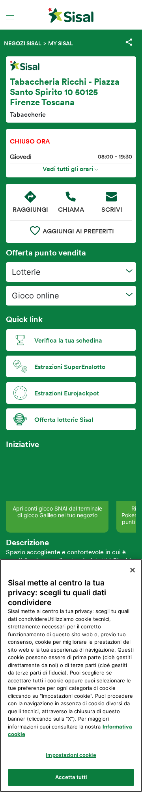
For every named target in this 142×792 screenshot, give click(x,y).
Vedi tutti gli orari (68, 169)
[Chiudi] (132, 570)
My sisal (60, 43)
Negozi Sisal (22, 43)
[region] (71, 675)
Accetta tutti (71, 777)
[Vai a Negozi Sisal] (70, 15)
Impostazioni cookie (71, 755)
